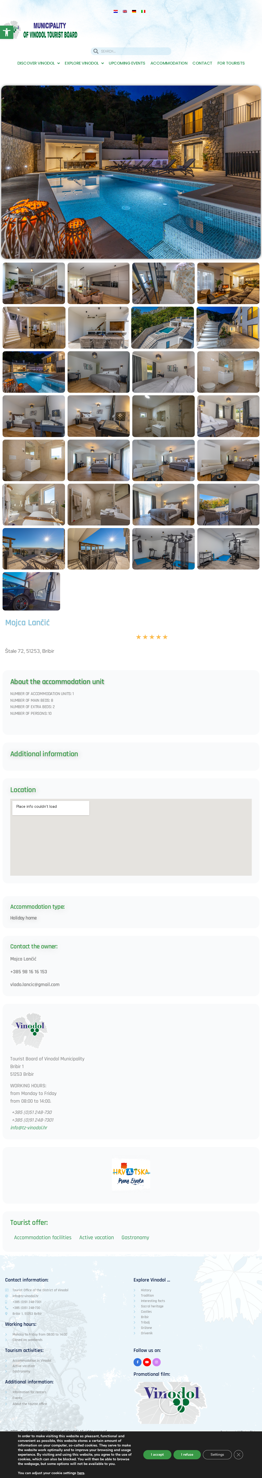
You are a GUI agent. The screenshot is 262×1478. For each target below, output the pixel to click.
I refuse (187, 1454)
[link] (6, 32)
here (80, 1473)
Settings (217, 1454)
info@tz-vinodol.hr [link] (28, 1127)
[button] (171, 1403)
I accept (157, 1454)
